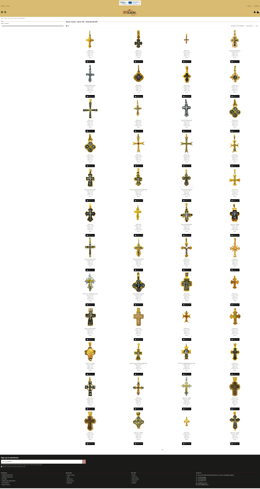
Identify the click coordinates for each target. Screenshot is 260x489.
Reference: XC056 (186, 86)
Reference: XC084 (186, 468)
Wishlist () (257, 6)
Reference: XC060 (90, 225)
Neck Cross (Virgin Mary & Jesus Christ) (186, 363)
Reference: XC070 (138, 121)
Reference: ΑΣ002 (186, 121)
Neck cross (90, 50)
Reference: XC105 (90, 156)
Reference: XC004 (186, 364)
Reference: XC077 (90, 121)
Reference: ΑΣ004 (90, 86)
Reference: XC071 (138, 225)
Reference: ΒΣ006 (234, 434)
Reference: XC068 (90, 52)
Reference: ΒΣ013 (138, 468)
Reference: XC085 (138, 329)
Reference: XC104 (138, 86)
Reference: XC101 (186, 260)
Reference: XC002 (90, 329)
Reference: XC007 (138, 364)
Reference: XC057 (234, 156)
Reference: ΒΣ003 (90, 468)
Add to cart (91, 61)
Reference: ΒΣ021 (138, 434)
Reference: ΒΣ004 (90, 364)
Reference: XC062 (186, 225)
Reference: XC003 (138, 295)
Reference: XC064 (186, 434)
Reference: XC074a (138, 156)
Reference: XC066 (234, 295)
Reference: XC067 (234, 329)
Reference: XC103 (234, 86)
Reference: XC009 (90, 191)
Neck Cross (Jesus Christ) (234, 50)
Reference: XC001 (186, 191)
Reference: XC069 (234, 52)
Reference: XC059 (234, 364)
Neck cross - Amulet (234, 224)
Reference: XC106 (234, 121)
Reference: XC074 (186, 156)
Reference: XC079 (234, 260)
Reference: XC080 (90, 434)
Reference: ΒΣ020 (186, 399)
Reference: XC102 (90, 399)
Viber (8, 6)
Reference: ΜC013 (138, 399)
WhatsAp (4, 6)
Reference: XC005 (138, 260)
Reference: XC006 (90, 260)
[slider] (1, 26)
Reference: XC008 (138, 191)
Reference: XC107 (138, 52)
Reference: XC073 (234, 191)
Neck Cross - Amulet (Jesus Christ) (90, 293)
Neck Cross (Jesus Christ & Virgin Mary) (138, 189)
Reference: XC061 (234, 468)
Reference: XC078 (186, 295)
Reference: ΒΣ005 (234, 225)
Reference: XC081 (234, 399)
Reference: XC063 (186, 52)
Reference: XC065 (186, 329)
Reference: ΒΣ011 (90, 295)
